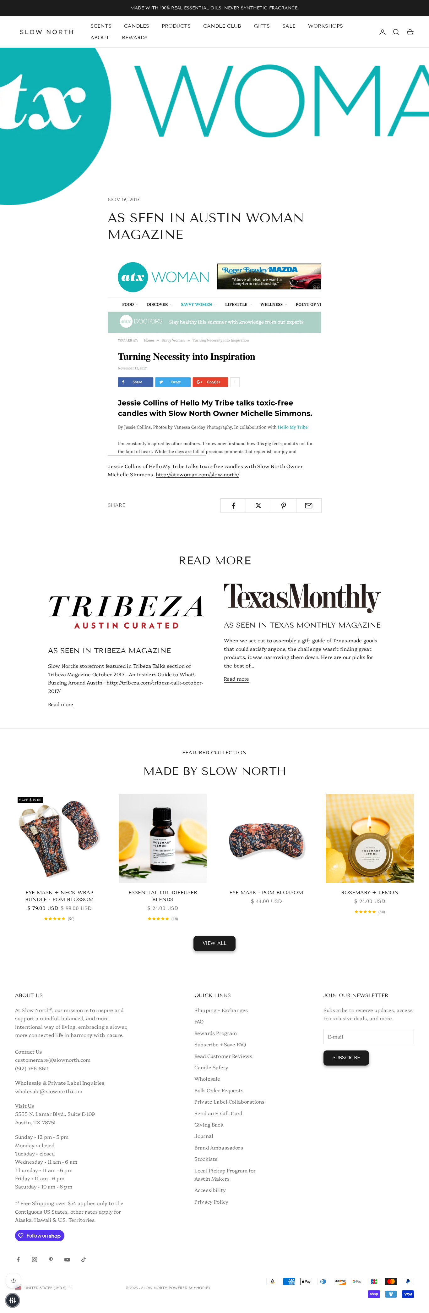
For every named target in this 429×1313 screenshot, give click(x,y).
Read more (60, 704)
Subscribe (346, 1058)
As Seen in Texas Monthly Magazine (302, 625)
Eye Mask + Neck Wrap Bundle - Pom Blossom (59, 895)
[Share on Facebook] (233, 505)
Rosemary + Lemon (370, 892)
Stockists (205, 1158)
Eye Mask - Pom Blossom (266, 892)
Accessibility (210, 1189)
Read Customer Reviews (223, 1055)
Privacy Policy (211, 1201)
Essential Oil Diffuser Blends (162, 895)
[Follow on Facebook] (18, 1259)
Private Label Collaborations (229, 1101)
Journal (203, 1135)
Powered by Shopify (189, 1288)
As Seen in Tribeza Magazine (109, 650)
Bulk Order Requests (218, 1090)
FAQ (199, 1021)
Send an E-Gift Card (218, 1113)
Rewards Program (215, 1032)
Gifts (262, 26)
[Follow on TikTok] (83, 1259)
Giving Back (209, 1124)
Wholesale (207, 1078)
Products (176, 26)
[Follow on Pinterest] (51, 1259)
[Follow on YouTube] (67, 1259)
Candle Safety (211, 1067)
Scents (100, 26)
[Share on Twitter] (258, 505)
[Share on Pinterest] (283, 505)
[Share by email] (308, 505)
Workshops (325, 26)
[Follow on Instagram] (34, 1259)
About (99, 38)
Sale (289, 26)
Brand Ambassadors (218, 1147)
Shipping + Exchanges (221, 1009)
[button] (12, 1300)
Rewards (135, 38)
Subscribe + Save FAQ (220, 1044)
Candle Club (222, 26)
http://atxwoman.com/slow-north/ (197, 474)
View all (214, 943)
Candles (136, 26)
